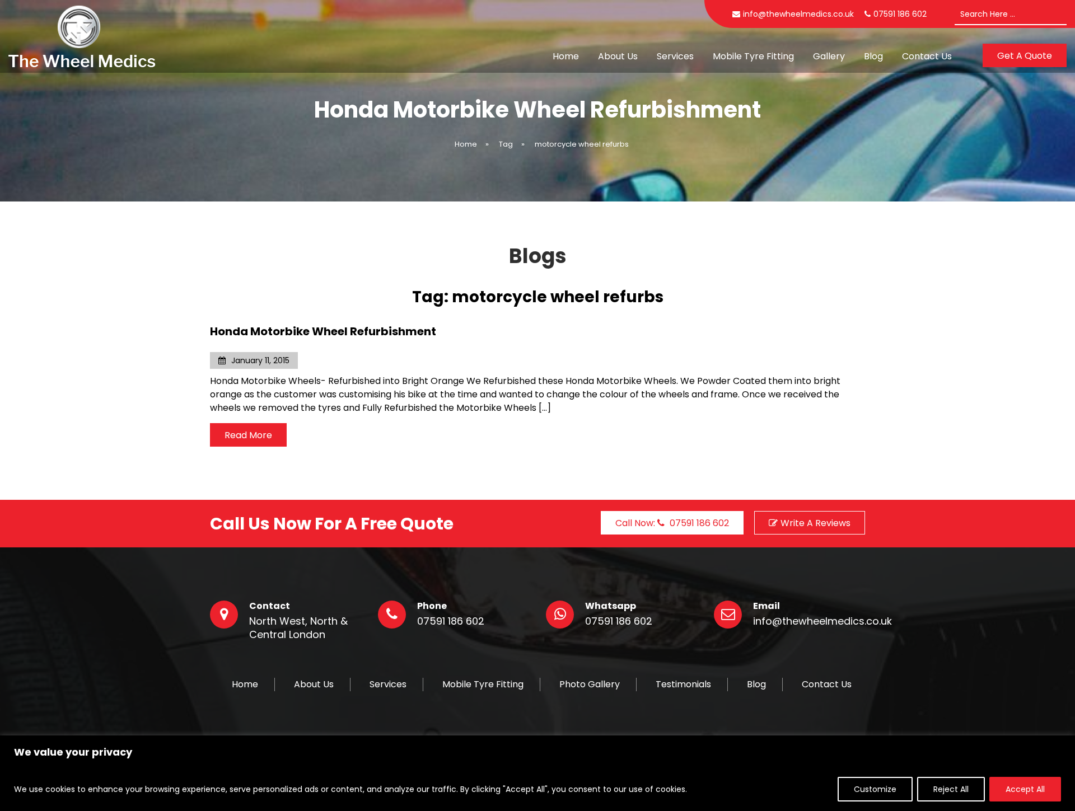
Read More (248, 435)
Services (675, 56)
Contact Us (927, 56)
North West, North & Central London (298, 628)
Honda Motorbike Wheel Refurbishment (323, 331)
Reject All (951, 789)
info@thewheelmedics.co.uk (798, 14)
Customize (875, 789)
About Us (618, 56)
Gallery (829, 56)
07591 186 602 (450, 621)
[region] (537, 773)
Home (566, 56)
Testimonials (683, 684)
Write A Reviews (815, 523)
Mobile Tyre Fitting (753, 56)
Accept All (1025, 789)
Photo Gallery (589, 684)
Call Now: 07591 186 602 (672, 523)
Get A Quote (1024, 55)
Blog (873, 56)
